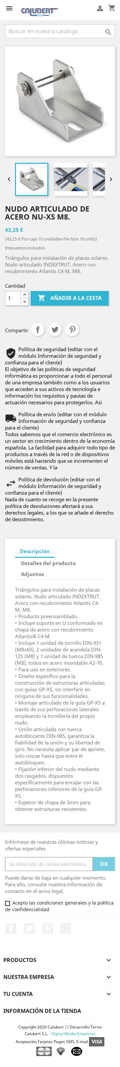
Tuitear (55, 329)
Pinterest (72, 329)
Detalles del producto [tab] (48, 563)
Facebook (11, 928)
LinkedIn (65, 928)
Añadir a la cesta (70, 298)
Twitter (29, 928)
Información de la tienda (42, 1011)
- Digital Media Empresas (72, 1033)
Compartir (37, 329)
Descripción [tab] (35, 551)
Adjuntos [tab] (32, 574)
